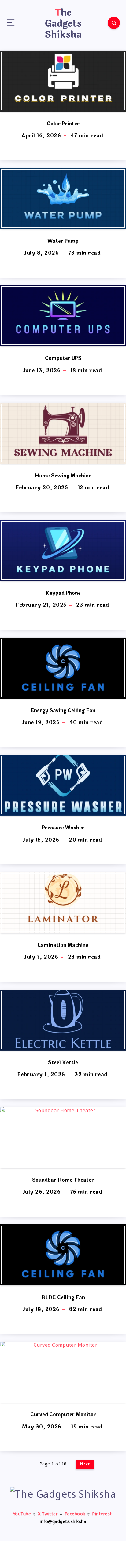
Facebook (75, 1514)
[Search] (114, 23)
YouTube (22, 1514)
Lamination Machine (63, 945)
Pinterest (102, 1514)
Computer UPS (63, 358)
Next (85, 1464)
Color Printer (63, 124)
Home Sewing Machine (63, 476)
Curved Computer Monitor (63, 1414)
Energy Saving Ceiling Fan (63, 710)
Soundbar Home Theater (63, 1180)
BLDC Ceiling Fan (63, 1297)
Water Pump (63, 241)
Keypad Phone (63, 593)
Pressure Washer (63, 828)
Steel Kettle (63, 1062)
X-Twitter (48, 1514)
